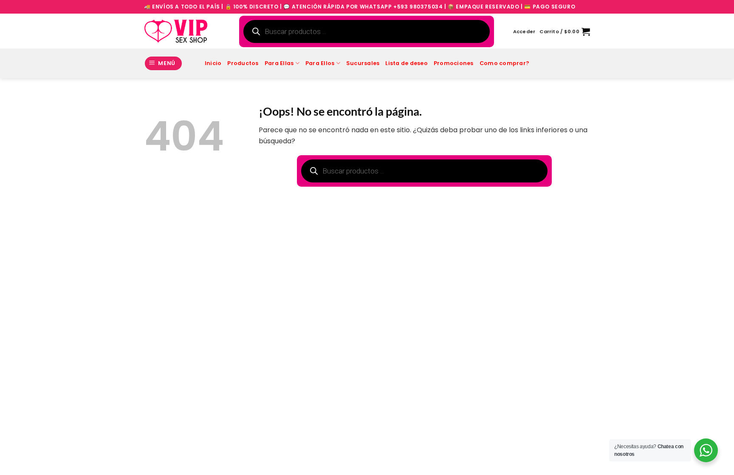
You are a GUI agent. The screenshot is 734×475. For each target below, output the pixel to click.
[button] (524, 31)
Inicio (213, 63)
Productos (242, 63)
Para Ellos (320, 63)
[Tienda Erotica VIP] (176, 31)
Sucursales (363, 63)
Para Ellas (279, 63)
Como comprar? (504, 63)
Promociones (454, 63)
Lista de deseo (406, 63)
